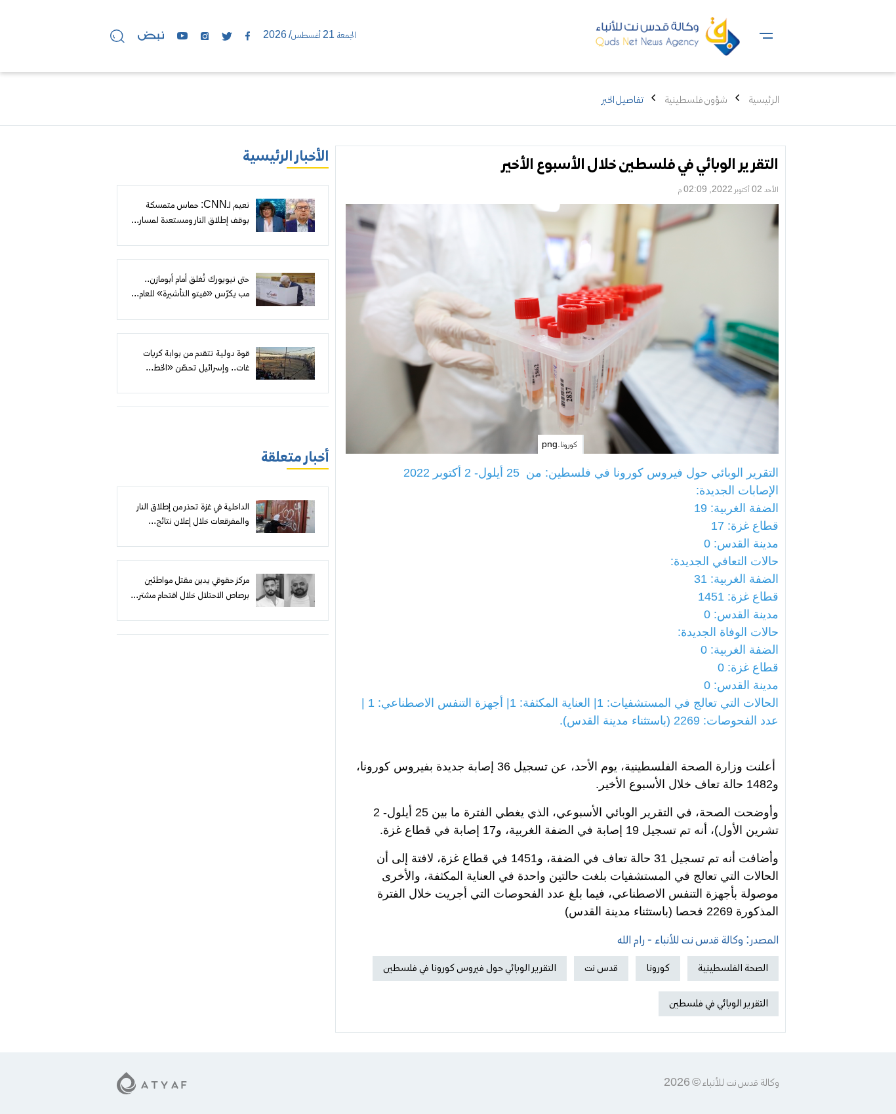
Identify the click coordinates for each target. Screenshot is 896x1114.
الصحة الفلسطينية (733, 968)
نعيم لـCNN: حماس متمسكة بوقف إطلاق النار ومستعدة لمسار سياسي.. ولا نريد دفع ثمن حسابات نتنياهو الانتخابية (191, 228)
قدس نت (601, 968)
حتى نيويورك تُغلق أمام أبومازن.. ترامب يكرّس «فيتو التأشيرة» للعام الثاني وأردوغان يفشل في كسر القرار (190, 295)
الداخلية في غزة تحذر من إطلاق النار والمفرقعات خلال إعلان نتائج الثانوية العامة (192, 522)
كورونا (658, 968)
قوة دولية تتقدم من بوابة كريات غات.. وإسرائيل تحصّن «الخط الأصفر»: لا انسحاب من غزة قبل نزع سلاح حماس (191, 376)
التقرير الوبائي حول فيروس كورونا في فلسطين (469, 968)
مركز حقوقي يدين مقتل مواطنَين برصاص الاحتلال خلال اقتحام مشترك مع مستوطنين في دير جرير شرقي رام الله (190, 603)
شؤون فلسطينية (695, 100)
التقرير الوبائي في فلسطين (718, 1004)
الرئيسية (763, 100)
